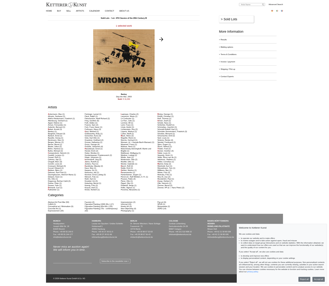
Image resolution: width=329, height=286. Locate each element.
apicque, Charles (128, 114)
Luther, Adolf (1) (127, 134)
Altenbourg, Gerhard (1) (57, 121)
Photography (126, 211)
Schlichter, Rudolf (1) (165, 125)
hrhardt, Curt (54, 188)
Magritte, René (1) (128, 138)
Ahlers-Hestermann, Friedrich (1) (61, 118)
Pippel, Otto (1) (127, 183)
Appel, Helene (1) (55, 123)
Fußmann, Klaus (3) (93, 129)
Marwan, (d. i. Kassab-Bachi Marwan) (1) (137, 142)
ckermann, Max (55, 114)
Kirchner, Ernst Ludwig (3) (95, 175)
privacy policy (252, 272)
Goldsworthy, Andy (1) (94, 134)
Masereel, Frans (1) (129, 144)
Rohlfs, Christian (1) (165, 116)
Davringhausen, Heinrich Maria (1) (62, 175)
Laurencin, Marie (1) (129, 116)
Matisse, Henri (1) (128, 146)
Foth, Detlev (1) (91, 123)
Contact (109, 11)
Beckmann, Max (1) (56, 140)
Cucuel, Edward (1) (56, 168)
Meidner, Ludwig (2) (129, 155)
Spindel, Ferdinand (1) (166, 142)
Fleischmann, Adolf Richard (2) (97, 118)
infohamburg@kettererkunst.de (104, 237)
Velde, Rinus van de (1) (166, 157)
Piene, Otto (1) (127, 181)
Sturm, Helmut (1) (164, 146)
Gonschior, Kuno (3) (93, 136)
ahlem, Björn (54, 170)
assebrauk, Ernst (92, 149)
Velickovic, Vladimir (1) (166, 159)
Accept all (318, 279)
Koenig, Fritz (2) (91, 185)
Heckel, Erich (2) (91, 151)
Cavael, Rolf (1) (54, 157)
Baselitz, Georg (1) (55, 138)
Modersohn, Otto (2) (129, 159)
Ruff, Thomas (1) (164, 118)
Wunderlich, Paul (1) (165, 179)
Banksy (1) (52, 131)
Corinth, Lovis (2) (55, 164)
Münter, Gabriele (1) (129, 164)
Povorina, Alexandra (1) (130, 190)
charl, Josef (162, 121)
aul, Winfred (90, 131)
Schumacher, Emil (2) (166, 136)
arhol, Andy (163, 164)
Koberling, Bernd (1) (93, 183)
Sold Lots (229, 19)
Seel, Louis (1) (163, 138)
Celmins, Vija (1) (54, 159)
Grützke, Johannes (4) (94, 146)
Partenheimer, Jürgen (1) (131, 175)
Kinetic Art (125, 206)
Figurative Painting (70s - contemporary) (101, 208)
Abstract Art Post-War (56, 202)
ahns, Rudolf (91, 162)
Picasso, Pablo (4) (128, 179)
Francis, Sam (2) (91, 125)
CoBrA (50, 204)
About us (124, 11)
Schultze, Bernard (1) (166, 134)
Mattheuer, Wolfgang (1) (131, 153)
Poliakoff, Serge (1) (128, 185)
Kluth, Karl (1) (90, 179)
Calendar (94, 11)
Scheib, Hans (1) (164, 123)
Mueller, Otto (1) (127, 162)
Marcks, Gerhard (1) (129, 140)
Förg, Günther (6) (92, 121)
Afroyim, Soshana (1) (56, 116)
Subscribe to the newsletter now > (115, 261)
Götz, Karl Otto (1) (92, 138)
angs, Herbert (163, 181)
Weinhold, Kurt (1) (164, 166)
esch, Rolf (126, 166)
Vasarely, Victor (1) (165, 155)
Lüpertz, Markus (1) (129, 131)
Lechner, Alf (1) (127, 123)
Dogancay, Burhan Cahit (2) (59, 181)
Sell (68, 11)
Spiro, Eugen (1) (164, 144)
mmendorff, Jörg (92, 159)
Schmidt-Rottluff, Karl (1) (167, 129)
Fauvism (88, 202)
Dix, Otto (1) (53, 179)
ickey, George (163, 114)
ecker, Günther (164, 151)
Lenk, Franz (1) (127, 125)
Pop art (160, 202)
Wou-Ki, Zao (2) (163, 177)
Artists (80, 11)
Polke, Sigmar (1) (128, 188)
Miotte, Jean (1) (127, 157)
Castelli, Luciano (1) (56, 155)
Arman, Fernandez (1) (57, 125)
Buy (59, 11)
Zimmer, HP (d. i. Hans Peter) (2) (170, 188)
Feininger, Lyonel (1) (93, 114)
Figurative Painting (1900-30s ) (97, 204)
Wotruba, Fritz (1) (164, 175)
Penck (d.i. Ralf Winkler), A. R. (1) (134, 177)
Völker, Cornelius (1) (165, 162)
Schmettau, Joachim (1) (167, 127)
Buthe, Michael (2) (55, 151)
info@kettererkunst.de (62, 237)
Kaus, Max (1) (90, 168)
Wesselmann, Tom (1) (166, 168)
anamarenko (127, 172)
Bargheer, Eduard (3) (56, 134)
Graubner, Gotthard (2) (94, 140)
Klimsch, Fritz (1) (91, 177)
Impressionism (127, 202)
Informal (124, 204)
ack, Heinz (126, 136)
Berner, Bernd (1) (55, 144)
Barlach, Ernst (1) (55, 136)
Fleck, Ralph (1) (91, 116)
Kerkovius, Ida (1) (92, 172)
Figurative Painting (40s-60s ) (97, 206)
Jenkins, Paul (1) (91, 164)
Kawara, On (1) (91, 170)
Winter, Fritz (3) (163, 172)
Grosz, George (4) (92, 144)
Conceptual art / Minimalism (59, 206)
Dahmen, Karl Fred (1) (57, 172)
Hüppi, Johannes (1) (93, 157)
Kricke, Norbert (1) (92, 190)
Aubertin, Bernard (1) (56, 127)
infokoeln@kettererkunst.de (180, 234)
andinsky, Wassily (93, 166)
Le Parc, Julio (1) (128, 121)
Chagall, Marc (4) (55, 162)
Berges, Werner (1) (56, 142)
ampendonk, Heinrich (57, 153)
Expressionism (54, 211)
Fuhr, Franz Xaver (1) (93, 127)
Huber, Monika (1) (92, 153)
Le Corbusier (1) (127, 118)
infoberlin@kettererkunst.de (141, 237)
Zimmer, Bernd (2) (164, 185)
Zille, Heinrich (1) (164, 183)
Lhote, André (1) (127, 127)
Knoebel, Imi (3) (91, 181)
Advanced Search (276, 4)
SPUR (159, 204)
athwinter (52, 190)
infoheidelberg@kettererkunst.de (220, 237)
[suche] (263, 5)
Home (49, 11)
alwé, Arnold (54, 129)
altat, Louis (162, 153)
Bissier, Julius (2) (55, 146)
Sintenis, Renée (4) (165, 140)
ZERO (159, 208)
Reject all (304, 279)
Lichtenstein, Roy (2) (129, 129)
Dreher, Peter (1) (55, 183)
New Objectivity (127, 208)
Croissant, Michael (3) (57, 166)
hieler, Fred (162, 149)
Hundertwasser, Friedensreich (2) (98, 155)
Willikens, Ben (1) (164, 170)
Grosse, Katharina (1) (93, 142)
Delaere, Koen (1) (55, 177)
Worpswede (162, 206)
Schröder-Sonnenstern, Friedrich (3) (172, 131)
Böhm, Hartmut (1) (55, 149)
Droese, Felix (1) (55, 185)
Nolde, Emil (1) (127, 168)
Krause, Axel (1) (91, 188)
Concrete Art (53, 208)
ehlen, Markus (127, 170)
